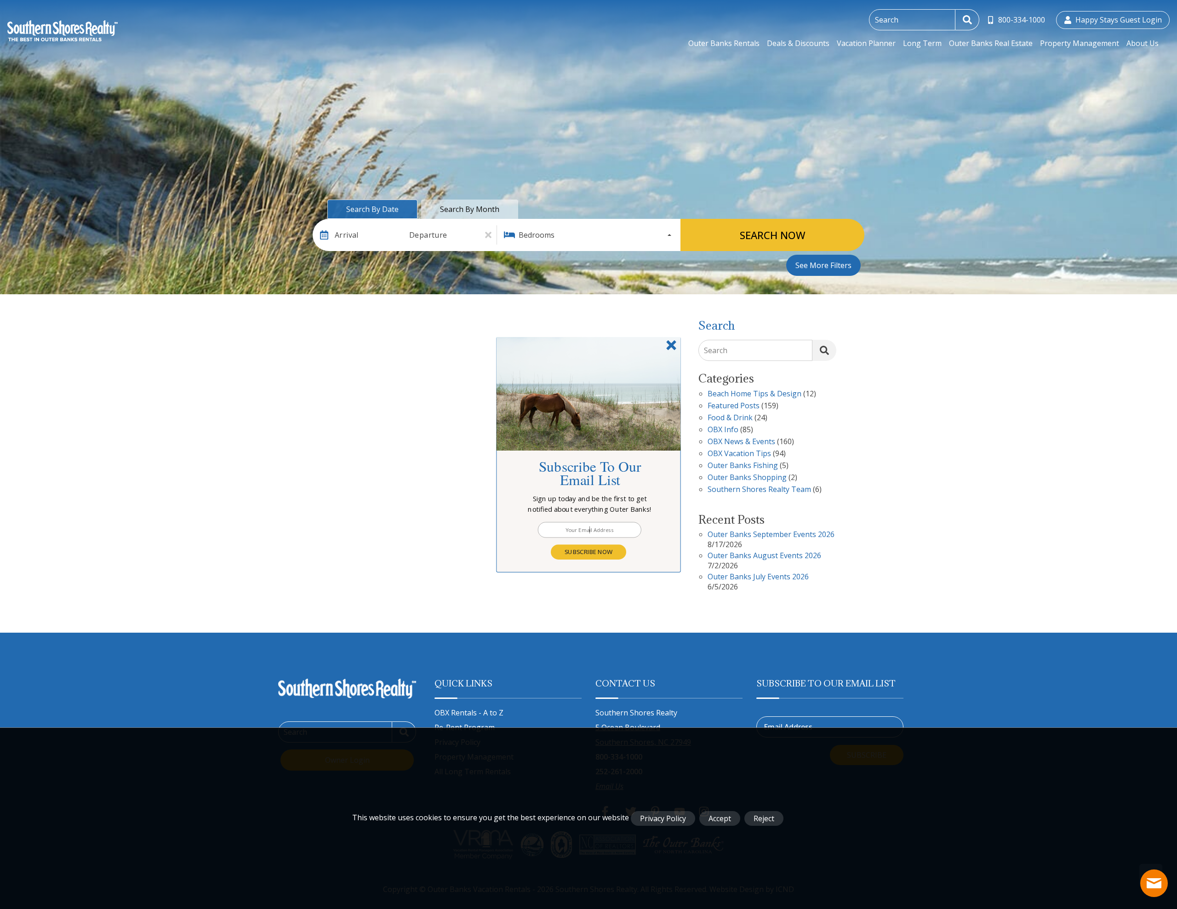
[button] (590, 503)
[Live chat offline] (1154, 883)
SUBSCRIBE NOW (588, 552)
